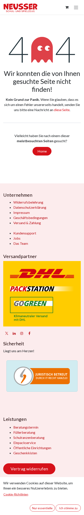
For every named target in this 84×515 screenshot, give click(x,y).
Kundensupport (24, 233)
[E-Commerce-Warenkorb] (66, 7)
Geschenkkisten (25, 453)
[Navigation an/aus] (76, 7)
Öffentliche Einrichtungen (32, 448)
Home (42, 151)
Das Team (20, 243)
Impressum (21, 212)
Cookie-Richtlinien (15, 494)
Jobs (16, 238)
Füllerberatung (24, 432)
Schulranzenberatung (29, 437)
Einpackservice (24, 443)
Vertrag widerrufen (29, 468)
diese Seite (62, 110)
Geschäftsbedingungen (30, 218)
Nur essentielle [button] (42, 508)
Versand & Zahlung (27, 223)
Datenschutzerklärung (29, 207)
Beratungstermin (25, 427)
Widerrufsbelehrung (28, 202)
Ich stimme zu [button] (68, 508)
